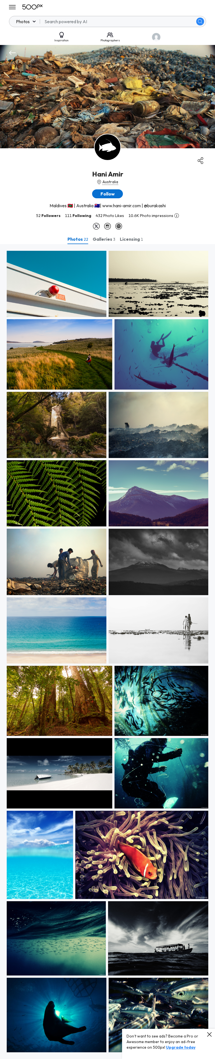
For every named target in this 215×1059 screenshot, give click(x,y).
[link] (56, 284)
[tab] (77, 239)
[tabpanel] (107, 651)
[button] (200, 21)
